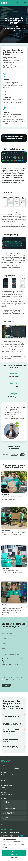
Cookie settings (14, 857)
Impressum (4, 792)
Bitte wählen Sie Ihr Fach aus (6, 670)
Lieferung (16, 768)
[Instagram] (14, 825)
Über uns (3, 782)
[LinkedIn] (2, 825)
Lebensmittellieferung (6, 770)
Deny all (14, 851)
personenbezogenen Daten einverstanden (12, 680)
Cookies (3, 787)
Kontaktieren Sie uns (15, 3)
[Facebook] (10, 825)
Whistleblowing (5, 790)
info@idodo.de (9, 803)
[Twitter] (6, 825)
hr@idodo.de (8, 813)
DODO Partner (4, 778)
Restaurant (4, 772)
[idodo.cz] (14, 761)
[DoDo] (4, 3)
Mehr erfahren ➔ (6, 503)
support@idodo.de (10, 808)
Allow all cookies (14, 854)
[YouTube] (18, 825)
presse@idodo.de (9, 819)
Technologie (4, 780)
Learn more (4, 847)
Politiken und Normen (6, 794)
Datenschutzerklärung (6, 785)
